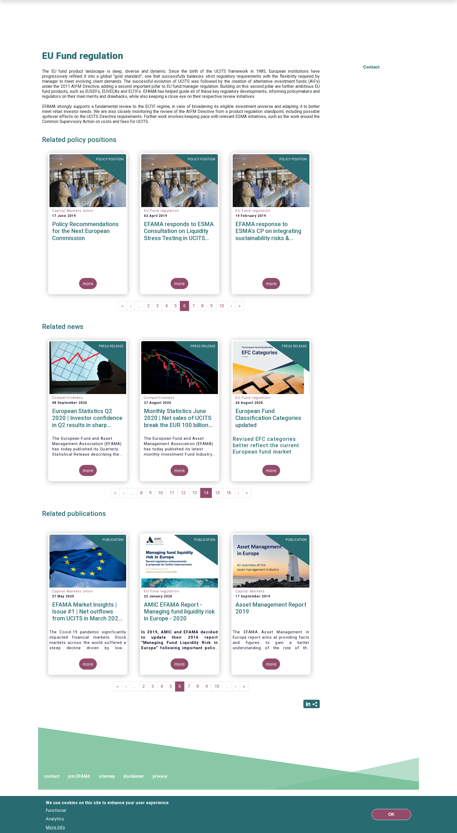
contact (52, 776)
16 (230, 492)
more (88, 283)
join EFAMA (79, 776)
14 (208, 494)
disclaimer (133, 776)
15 (219, 492)
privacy (160, 776)
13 (196, 492)
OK (391, 814)
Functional (56, 810)
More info (55, 827)
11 (174, 492)
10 (223, 305)
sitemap (107, 776)
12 (185, 492)
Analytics (55, 818)
